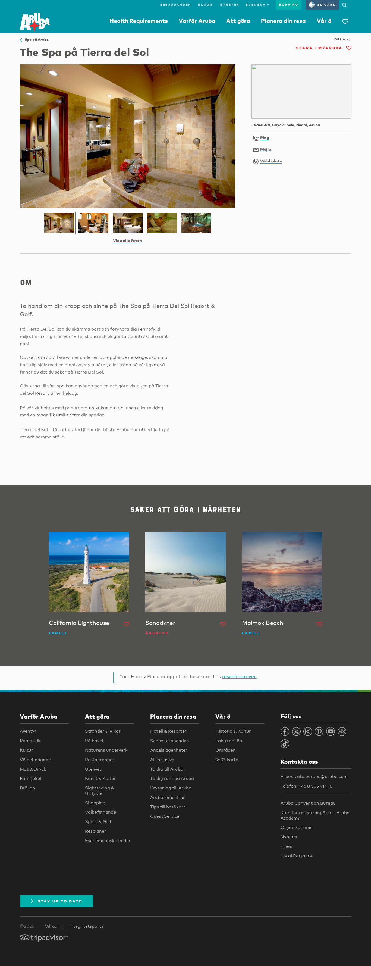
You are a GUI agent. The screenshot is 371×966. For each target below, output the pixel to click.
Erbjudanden (175, 5)
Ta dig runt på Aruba (172, 778)
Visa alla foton (127, 240)
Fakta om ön (228, 740)
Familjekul (30, 778)
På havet (94, 740)
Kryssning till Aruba (170, 788)
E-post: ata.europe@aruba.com (314, 776)
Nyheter (229, 5)
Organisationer (297, 827)
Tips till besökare (168, 807)
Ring (264, 137)
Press (286, 846)
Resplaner (95, 831)
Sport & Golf (98, 821)
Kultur (26, 750)
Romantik (30, 740)
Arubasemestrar (167, 797)
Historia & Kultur (233, 731)
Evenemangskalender (108, 840)
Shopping (95, 802)
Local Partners (296, 855)
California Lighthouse (79, 622)
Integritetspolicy (86, 926)
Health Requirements (138, 20)
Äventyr (28, 731)
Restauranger (99, 759)
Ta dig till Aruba (166, 769)
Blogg (205, 5)
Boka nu (288, 5)
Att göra (238, 20)
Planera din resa (283, 20)
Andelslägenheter (168, 750)
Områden (225, 750)
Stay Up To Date (60, 901)
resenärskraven (239, 676)
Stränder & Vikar (103, 731)
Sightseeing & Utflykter (99, 790)
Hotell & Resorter (168, 731)
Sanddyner (160, 622)
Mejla (265, 149)
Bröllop (27, 788)
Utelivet (93, 769)
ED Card (326, 5)
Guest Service (164, 816)
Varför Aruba (197, 20)
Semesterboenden (169, 740)
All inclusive (162, 759)
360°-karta (226, 759)
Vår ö (324, 20)
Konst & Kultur (100, 778)
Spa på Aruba (35, 39)
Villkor (51, 926)
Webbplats (271, 160)
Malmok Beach (262, 622)
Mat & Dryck (33, 769)
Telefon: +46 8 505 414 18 (306, 786)
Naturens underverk (106, 750)
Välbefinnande (35, 759)
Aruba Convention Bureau (308, 803)
